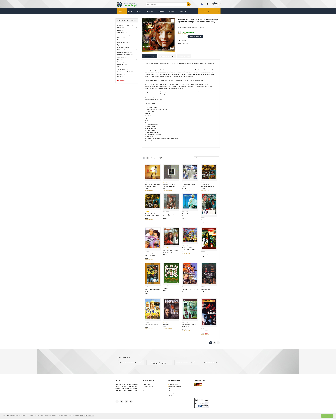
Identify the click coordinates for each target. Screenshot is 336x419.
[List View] (147, 158)
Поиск (189, 4)
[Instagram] (126, 401)
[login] (208, 4)
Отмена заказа (147, 393)
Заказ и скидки (173, 384)
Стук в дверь (204, 330)
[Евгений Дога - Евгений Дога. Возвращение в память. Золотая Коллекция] (209, 172)
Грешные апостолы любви (190, 289)
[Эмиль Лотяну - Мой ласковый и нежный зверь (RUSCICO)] (190, 309)
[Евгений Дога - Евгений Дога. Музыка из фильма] (171, 172)
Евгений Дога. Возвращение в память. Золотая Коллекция (208, 186)
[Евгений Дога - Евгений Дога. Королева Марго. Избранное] (171, 201)
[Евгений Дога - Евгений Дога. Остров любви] (190, 172)
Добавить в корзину (195, 36)
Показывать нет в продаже (168, 158)
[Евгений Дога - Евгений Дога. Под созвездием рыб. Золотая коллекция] (152, 201)
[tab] (149, 56)
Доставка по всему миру (129, 3)
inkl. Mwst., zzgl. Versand (182, 33)
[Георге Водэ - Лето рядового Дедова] (152, 309)
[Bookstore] (126, 4)
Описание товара (149, 56)
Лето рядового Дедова (151, 324)
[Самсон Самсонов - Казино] (209, 204)
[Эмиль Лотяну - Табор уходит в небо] (209, 238)
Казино (203, 220)
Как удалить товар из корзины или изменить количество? (159, 362)
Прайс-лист (146, 384)
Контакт (145, 391)
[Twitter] (121, 401)
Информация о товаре (167, 56)
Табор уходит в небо (207, 254)
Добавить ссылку (148, 386)
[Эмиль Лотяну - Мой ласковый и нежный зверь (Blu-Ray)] (171, 236)
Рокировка (166, 324)
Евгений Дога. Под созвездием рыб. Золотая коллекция (152, 215)
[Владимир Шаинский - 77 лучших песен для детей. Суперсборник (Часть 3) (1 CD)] (190, 235)
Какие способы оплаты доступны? (185, 362)
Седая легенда (205, 289)
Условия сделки (174, 391)
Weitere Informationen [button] (87, 416)
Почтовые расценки (175, 386)
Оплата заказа (173, 388)
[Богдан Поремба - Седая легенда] (209, 273)
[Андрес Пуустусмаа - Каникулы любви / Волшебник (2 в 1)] (152, 238)
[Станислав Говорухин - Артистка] (171, 273)
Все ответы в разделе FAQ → (212, 362)
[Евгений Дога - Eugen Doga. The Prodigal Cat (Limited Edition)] (152, 172)
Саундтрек (185, 43)
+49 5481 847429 (128, 1)
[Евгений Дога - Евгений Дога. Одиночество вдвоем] (190, 201)
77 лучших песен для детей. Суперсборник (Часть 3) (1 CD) (188, 249)
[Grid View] (144, 158)
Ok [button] (327, 416)
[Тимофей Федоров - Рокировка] (171, 309)
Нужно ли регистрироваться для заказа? (131, 362)
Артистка (166, 288)
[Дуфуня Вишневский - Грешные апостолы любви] (190, 273)
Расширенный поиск (149, 388)
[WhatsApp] (131, 401)
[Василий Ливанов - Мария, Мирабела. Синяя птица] (152, 273)
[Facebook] (117, 401)
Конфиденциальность (175, 393)
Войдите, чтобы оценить (199, 27)
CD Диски (183, 40)
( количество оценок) (184, 27)
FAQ (170, 395)
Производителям (184, 56)
